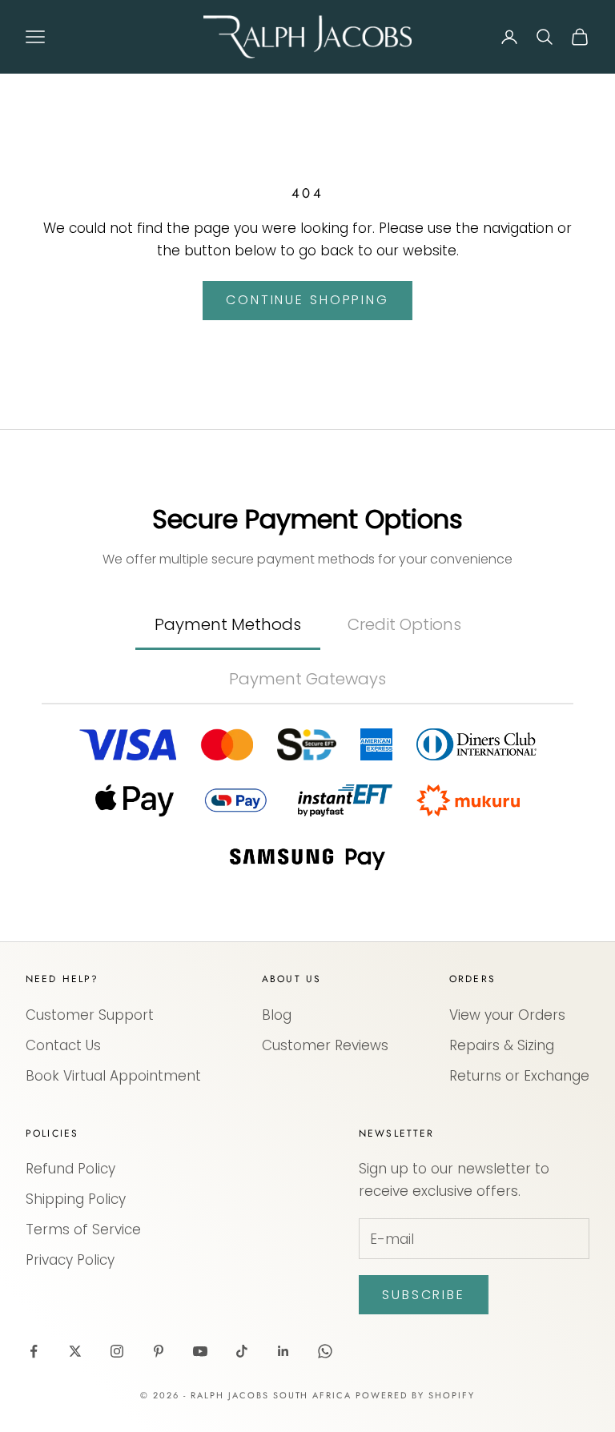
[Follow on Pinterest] (159, 1351)
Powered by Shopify (415, 1395)
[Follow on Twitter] (75, 1351)
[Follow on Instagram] (117, 1351)
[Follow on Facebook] (34, 1351)
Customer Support (90, 1015)
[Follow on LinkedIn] (283, 1351)
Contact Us (63, 1045)
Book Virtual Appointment (113, 1075)
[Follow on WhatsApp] (325, 1351)
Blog (276, 1015)
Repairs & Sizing (501, 1045)
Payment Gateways (307, 679)
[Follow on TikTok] (242, 1351)
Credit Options (404, 624)
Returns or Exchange (519, 1075)
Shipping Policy (76, 1199)
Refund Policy (70, 1168)
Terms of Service (83, 1229)
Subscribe (423, 1295)
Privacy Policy (70, 1260)
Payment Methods (228, 624)
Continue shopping (307, 300)
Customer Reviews (325, 1045)
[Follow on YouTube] (200, 1351)
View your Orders (507, 1015)
